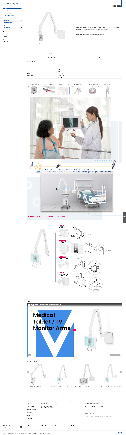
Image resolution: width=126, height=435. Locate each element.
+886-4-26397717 (99, 406)
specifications (51, 57)
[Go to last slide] (28, 372)
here (27, 433)
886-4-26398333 (90, 407)
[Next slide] (121, 372)
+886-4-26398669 (90, 406)
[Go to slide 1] (49, 53)
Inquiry (124, 216)
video (99, 57)
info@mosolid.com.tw (93, 403)
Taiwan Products (95, 416)
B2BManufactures (101, 416)
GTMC (91, 416)
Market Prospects (108, 416)
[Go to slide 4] (51, 53)
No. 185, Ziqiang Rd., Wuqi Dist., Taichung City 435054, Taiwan (99, 409)
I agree (120, 432)
